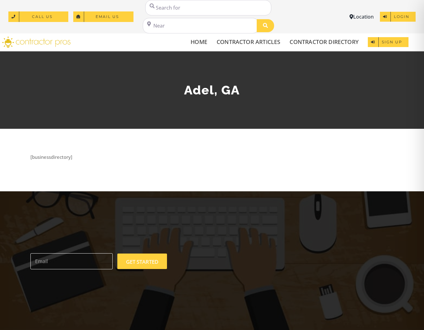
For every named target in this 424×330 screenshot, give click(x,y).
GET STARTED (142, 261)
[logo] (36, 39)
